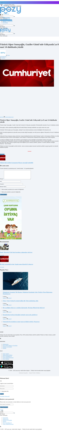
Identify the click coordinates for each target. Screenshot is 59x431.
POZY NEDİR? (6, 19)
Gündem (3, 57)
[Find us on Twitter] (0, 426)
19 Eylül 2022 (3, 56)
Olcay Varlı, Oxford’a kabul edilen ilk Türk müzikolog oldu (20, 301)
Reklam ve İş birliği (7, 346)
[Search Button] (14, 16)
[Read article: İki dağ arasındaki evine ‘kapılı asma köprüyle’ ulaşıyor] (29, 259)
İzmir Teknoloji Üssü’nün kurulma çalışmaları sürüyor (16, 252)
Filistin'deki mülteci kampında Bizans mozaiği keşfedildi (16, 162)
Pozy (8, 55)
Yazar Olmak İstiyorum (8, 357)
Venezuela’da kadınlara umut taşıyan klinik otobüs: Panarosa (21, 321)
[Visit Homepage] (10, 13)
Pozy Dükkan (6, 359)
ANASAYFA (6, 14)
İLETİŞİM (5, 22)
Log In (1, 409)
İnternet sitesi (3, 186)
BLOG (4, 21)
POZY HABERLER (7, 21)
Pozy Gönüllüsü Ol (7, 356)
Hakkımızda (5, 344)
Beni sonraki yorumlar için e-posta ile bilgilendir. (13, 189)
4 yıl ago (2, 267)
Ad (0, 181)
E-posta (1, 184)
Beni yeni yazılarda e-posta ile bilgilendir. (11, 192)
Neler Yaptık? (6, 353)
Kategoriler (5, 417)
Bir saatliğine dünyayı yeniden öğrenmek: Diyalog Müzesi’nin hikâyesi (24, 307)
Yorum (2, 178)
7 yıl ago (2, 255)
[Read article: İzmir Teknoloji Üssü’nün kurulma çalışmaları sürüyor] (29, 247)
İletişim (4, 2)
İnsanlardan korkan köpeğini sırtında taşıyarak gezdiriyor (20, 314)
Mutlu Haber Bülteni (7, 355)
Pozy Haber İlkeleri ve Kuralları (10, 345)
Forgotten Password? (5, 396)
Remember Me (5, 391)
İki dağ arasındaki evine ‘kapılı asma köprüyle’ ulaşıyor (16, 264)
